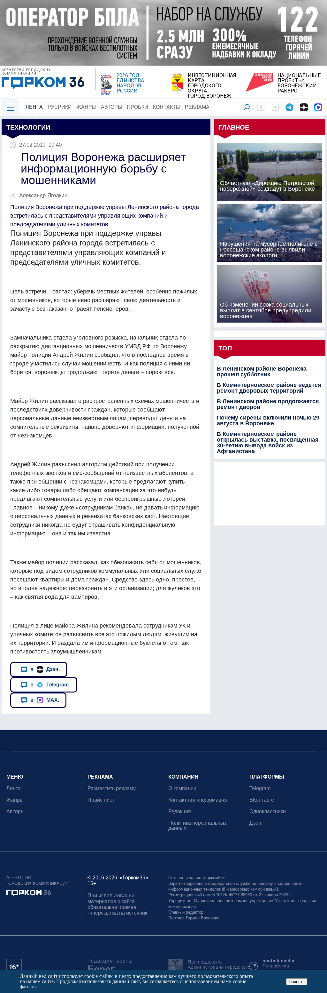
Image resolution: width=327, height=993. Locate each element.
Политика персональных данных (197, 825)
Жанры (86, 107)
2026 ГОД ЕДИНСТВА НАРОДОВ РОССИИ (130, 83)
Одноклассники (267, 811)
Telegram (259, 788)
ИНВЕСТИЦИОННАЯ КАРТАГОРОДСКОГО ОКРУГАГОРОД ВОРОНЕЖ (212, 86)
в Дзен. (45, 669)
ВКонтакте (261, 800)
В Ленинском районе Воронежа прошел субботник (262, 371)
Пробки (137, 107)
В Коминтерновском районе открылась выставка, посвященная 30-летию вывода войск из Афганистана (268, 442)
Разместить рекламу (111, 788)
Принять (297, 981)
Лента (34, 107)
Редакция (179, 811)
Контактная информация (197, 800)
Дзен (255, 823)
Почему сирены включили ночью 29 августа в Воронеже (268, 420)
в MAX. (44, 700)
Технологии (28, 127)
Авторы (111, 107)
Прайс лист (100, 800)
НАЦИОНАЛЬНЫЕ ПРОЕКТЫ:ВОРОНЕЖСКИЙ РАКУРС (299, 83)
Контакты (166, 107)
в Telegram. (50, 684)
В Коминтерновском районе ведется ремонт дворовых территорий (269, 388)
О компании (182, 788)
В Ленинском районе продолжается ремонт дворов (268, 404)
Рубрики (60, 107)
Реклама (197, 107)
